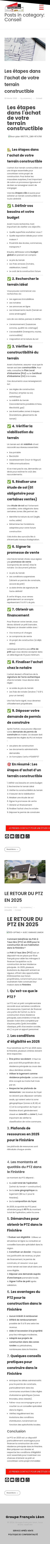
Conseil (39, 98)
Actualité (8, 910)
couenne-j (27, 98)
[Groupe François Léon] (14, 7)
